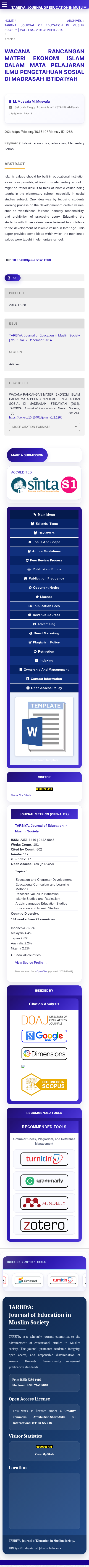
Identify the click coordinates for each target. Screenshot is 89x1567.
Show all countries (27, 955)
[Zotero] (44, 1225)
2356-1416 (34, 1379)
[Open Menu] (4, 4)
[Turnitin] (44, 1159)
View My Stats (21, 795)
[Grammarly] (44, 1181)
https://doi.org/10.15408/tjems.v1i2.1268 (42, 132)
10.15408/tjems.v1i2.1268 (31, 260)
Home (9, 20)
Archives (74, 20)
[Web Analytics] (44, 789)
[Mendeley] (44, 1203)
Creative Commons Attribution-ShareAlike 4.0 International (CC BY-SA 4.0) (44, 1417)
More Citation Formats (31, 427)
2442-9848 (41, 1385)
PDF (14, 278)
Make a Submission (27, 455)
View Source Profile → (31, 962)
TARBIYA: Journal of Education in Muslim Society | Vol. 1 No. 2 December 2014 (44, 27)
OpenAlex (42, 971)
